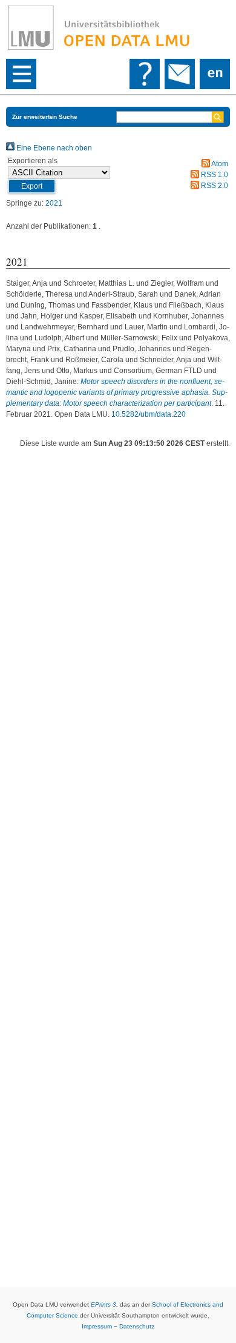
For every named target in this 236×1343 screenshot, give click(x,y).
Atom (219, 164)
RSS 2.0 (213, 185)
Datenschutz (136, 1326)
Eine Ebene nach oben (53, 148)
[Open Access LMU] (118, 28)
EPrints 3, (104, 1304)
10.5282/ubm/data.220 (148, 414)
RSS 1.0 (213, 174)
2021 (53, 203)
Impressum (97, 1326)
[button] (32, 186)
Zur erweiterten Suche (44, 116)
